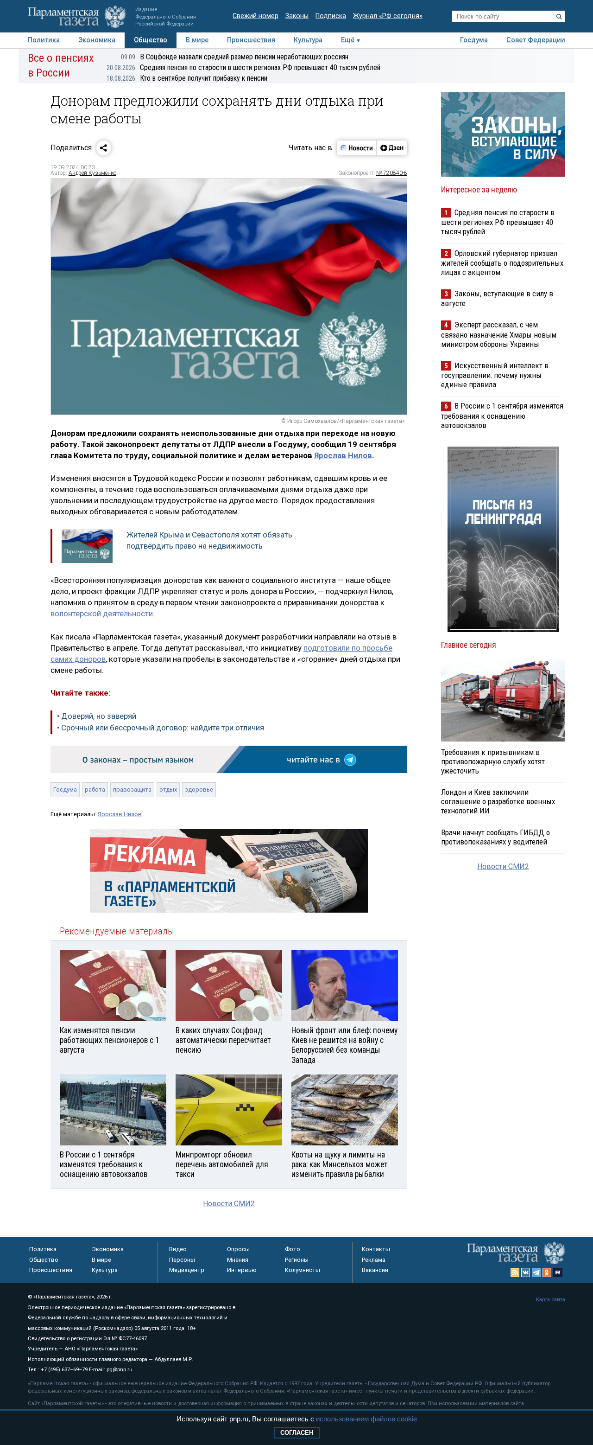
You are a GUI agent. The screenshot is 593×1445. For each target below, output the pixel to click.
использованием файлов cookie (366, 1419)
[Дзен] (391, 148)
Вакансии (375, 1269)
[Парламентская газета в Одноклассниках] (547, 1272)
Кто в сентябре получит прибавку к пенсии (187, 78)
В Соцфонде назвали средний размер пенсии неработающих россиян (234, 56)
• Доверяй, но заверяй (96, 716)
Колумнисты (302, 1269)
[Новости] (357, 148)
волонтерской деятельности (101, 613)
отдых (168, 789)
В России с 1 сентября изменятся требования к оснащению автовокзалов (502, 415)
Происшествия (251, 40)
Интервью (242, 1269)
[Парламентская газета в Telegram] (536, 1272)
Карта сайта (550, 1300)
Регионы (297, 1259)
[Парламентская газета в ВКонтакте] (525, 1272)
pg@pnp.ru (119, 1370)
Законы (297, 16)
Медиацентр (186, 1269)
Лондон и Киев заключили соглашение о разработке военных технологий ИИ (498, 801)
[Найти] (559, 17)
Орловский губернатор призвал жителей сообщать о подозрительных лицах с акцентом (502, 263)
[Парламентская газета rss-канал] (515, 1272)
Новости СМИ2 (229, 1203)
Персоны (182, 1259)
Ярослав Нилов (343, 455)
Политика (44, 40)
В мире (197, 40)
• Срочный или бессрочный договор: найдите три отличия (160, 727)
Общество (150, 40)
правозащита (132, 789)
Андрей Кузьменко (92, 173)
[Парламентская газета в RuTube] (557, 1272)
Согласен (296, 1432)
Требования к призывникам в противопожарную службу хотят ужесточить (493, 761)
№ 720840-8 (391, 173)
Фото (292, 1249)
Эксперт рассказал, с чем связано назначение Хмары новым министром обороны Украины (498, 334)
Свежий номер (255, 16)
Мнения (237, 1259)
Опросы (238, 1249)
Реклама (373, 1259)
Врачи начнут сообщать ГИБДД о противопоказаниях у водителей (495, 837)
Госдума (474, 40)
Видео (178, 1249)
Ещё (347, 40)
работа (95, 789)
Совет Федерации (535, 40)
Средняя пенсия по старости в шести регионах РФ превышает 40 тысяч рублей (243, 67)
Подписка (330, 16)
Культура (308, 40)
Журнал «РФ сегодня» (388, 16)
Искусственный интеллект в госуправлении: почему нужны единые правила (495, 375)
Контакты (376, 1249)
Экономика (96, 40)
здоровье (199, 789)
